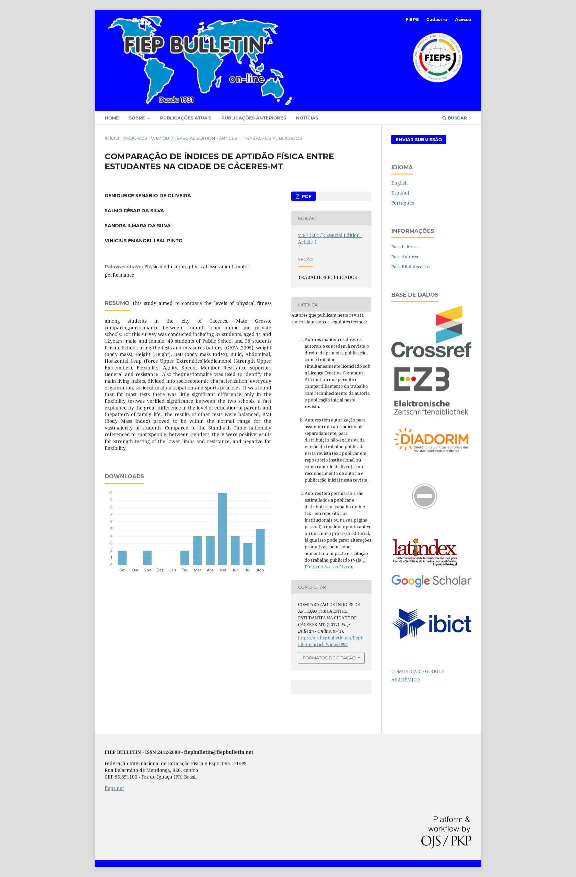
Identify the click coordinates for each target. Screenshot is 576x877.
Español (400, 193)
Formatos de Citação (329, 657)
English (399, 183)
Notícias (307, 117)
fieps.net (114, 788)
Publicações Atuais (185, 117)
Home (112, 117)
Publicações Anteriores (253, 117)
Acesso (463, 19)
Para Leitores (405, 247)
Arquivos (135, 138)
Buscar (456, 117)
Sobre (137, 117)
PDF (305, 196)
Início (112, 138)
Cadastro (436, 19)
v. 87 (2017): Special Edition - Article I (195, 138)
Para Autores (404, 257)
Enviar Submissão (419, 139)
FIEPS (412, 19)
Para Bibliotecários (410, 267)
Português (402, 203)
